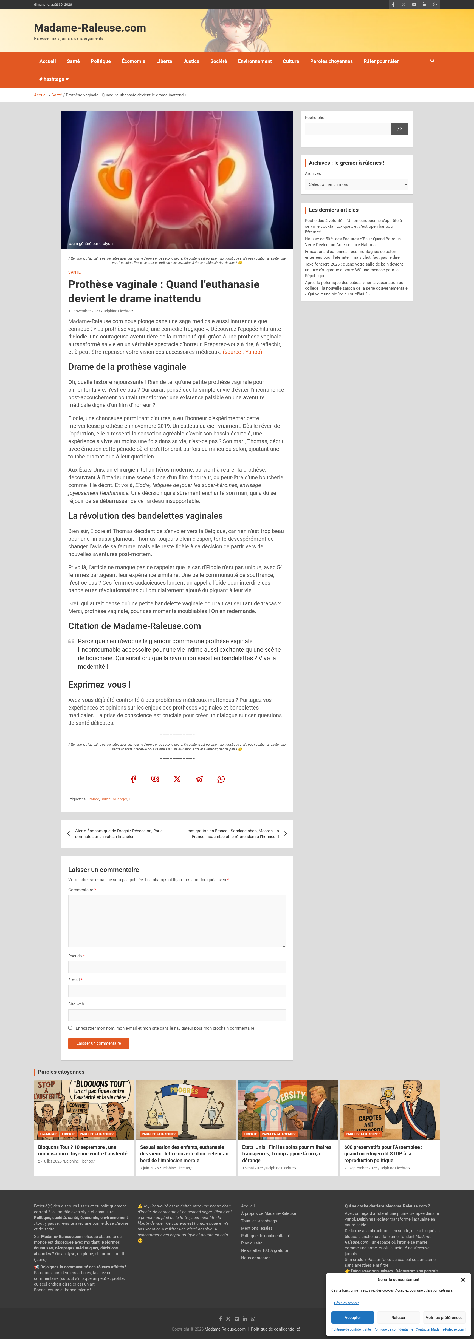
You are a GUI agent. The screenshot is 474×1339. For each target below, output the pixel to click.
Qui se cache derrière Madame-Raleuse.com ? (387, 1206)
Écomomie (133, 61)
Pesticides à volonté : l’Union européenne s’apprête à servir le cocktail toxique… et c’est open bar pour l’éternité (353, 226)
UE (131, 799)
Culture (291, 61)
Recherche (314, 117)
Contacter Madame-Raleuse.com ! (441, 1329)
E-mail (75, 980)
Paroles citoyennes (331, 61)
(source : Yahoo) (241, 352)
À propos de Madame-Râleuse (268, 1213)
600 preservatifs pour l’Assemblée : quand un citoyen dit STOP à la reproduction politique (383, 1153)
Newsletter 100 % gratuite (264, 1250)
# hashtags (52, 79)
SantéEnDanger (114, 799)
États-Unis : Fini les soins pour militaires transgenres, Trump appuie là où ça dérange (286, 1153)
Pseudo (75, 955)
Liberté (164, 61)
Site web (76, 1004)
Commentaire (82, 889)
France (93, 799)
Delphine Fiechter (117, 311)
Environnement (255, 61)
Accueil (48, 61)
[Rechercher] (399, 129)
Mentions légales (257, 1228)
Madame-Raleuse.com (90, 27)
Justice (191, 61)
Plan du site (252, 1243)
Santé (73, 61)
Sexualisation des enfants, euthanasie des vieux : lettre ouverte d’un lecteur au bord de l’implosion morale (184, 1153)
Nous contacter (255, 1257)
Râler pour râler (381, 61)
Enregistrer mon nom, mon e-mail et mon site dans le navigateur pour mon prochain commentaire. (165, 1028)
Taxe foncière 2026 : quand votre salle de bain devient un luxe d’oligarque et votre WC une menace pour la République (354, 270)
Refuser (398, 1317)
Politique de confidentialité (351, 1329)
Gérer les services (346, 1303)
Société (218, 61)
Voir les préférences (444, 1317)
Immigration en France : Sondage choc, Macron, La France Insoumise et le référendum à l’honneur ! (232, 833)
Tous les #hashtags (259, 1220)
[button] (463, 1280)
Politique (101, 61)
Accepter (353, 1317)
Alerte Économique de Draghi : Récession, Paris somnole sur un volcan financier (119, 833)
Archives (313, 173)
